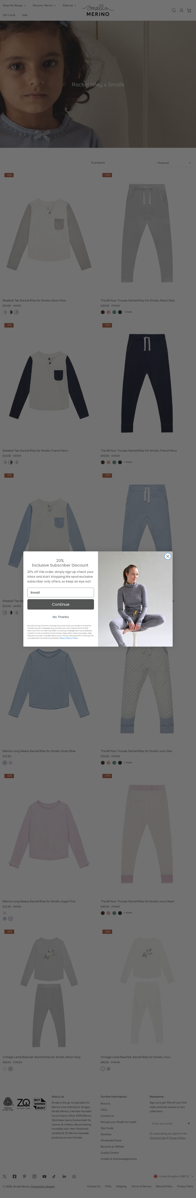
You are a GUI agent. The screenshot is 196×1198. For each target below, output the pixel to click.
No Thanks (61, 617)
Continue (60, 604)
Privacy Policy (65, 638)
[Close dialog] (167, 556)
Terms (75, 638)
